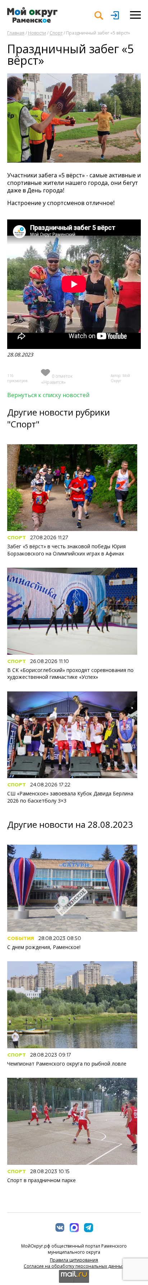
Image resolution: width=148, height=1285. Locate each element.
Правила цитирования (74, 1260)
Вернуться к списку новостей (48, 395)
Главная (15, 33)
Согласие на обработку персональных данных (74, 1266)
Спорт (56, 33)
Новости (37, 33)
